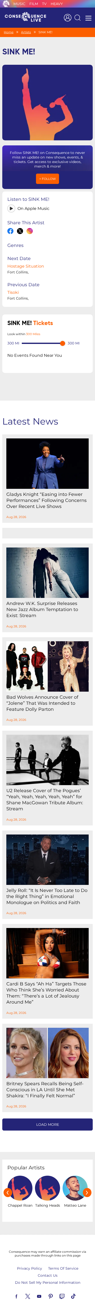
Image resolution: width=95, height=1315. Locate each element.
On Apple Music (33, 208)
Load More (47, 1124)
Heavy (57, 4)
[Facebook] (22, 1296)
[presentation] (8, 1192)
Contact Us (48, 1275)
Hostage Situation (25, 266)
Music (19, 4)
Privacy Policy (29, 1268)
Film (33, 4)
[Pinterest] (56, 1296)
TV (44, 4)
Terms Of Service (63, 1268)
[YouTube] (45, 1296)
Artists (26, 32)
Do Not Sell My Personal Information (47, 1282)
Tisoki (13, 292)
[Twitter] (33, 1296)
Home (8, 32)
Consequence (6, 4)
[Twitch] (67, 1296)
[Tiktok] (79, 1296)
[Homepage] (27, 17)
